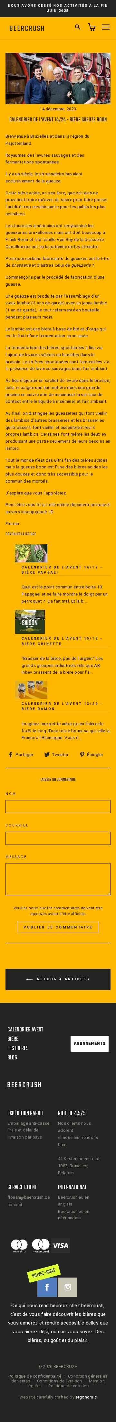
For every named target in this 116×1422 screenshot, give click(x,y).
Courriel (17, 825)
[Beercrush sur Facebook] (47, 1287)
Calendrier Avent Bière (25, 1034)
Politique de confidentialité (34, 1376)
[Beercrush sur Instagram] (67, 1287)
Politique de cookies (68, 1385)
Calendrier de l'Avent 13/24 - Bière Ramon (62, 706)
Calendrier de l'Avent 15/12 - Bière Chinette (62, 641)
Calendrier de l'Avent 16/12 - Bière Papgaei (62, 570)
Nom (10, 794)
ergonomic (86, 1397)
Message (16, 857)
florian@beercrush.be (28, 1197)
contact (14, 1204)
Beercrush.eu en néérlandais (73, 1215)
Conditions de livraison (59, 1381)
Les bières (18, 1048)
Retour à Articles (62, 979)
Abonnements (89, 1044)
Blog (12, 1058)
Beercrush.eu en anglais (73, 1200)
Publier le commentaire (58, 927)
